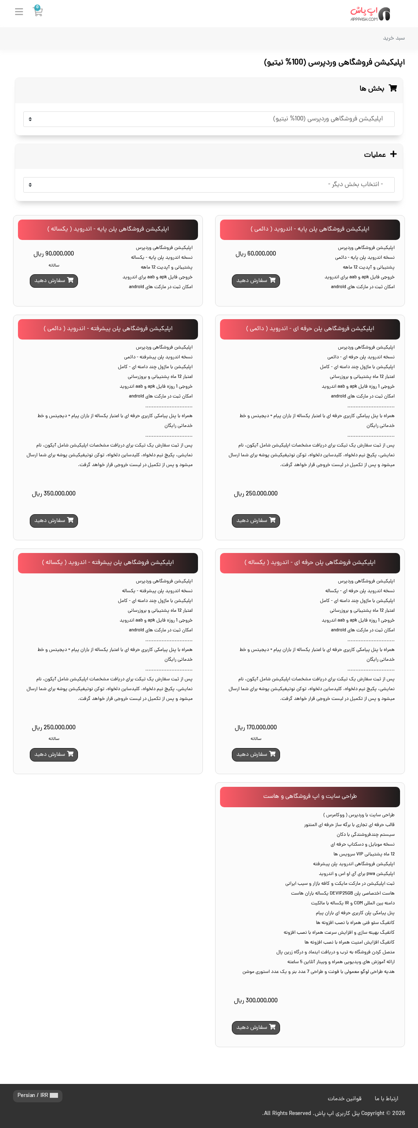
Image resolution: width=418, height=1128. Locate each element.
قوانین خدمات (345, 1099)
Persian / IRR (34, 1096)
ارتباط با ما (386, 1099)
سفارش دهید (252, 281)
